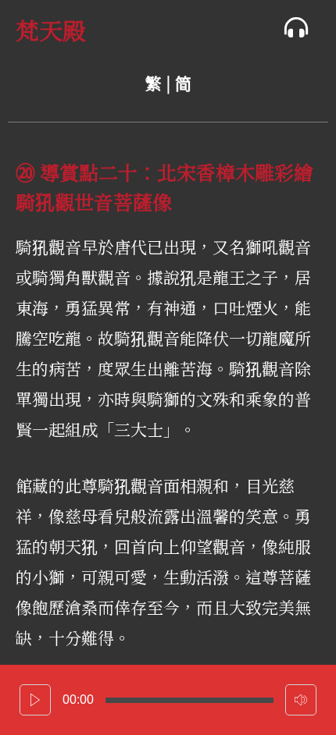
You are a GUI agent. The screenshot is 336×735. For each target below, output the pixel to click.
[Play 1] (35, 699)
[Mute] (300, 699)
